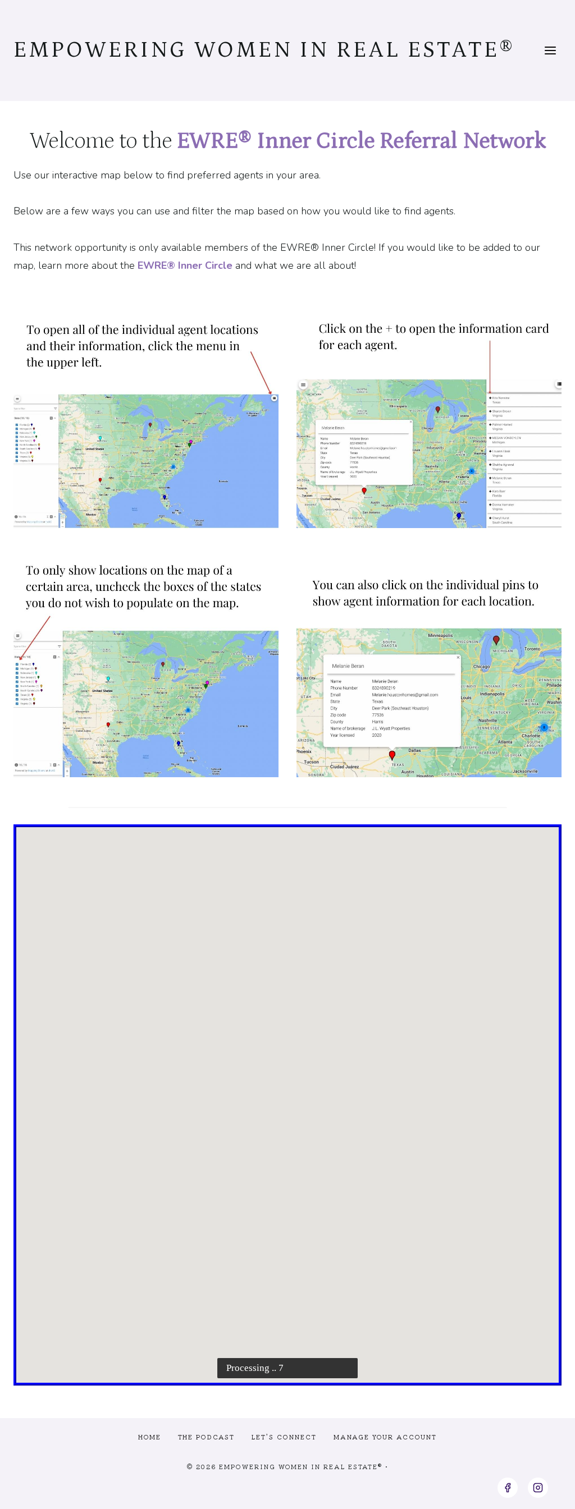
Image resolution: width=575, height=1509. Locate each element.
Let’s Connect (284, 1436)
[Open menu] (550, 50)
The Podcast (206, 1436)
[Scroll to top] (546, 1491)
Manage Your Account (385, 1436)
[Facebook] (508, 1488)
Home (149, 1436)
